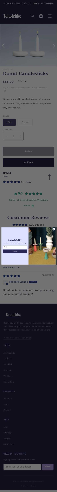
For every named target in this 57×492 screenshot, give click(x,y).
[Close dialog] (54, 229)
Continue (15, 251)
